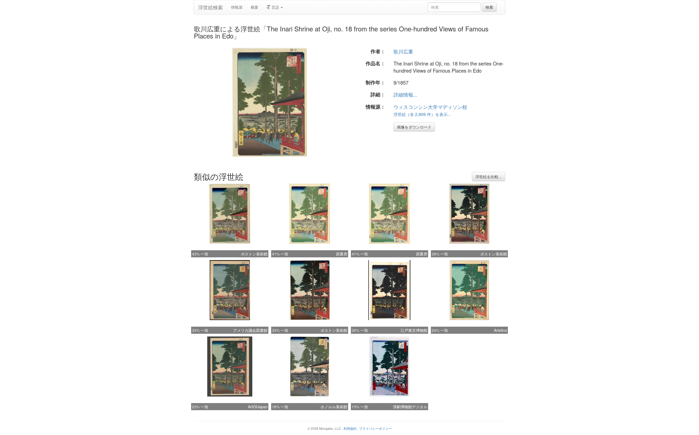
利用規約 (350, 428)
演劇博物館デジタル (410, 406)
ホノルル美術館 (334, 406)
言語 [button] (275, 7)
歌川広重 (403, 51)
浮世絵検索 (210, 7)
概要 (254, 7)
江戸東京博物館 (414, 330)
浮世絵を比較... (488, 176)
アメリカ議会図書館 (250, 330)
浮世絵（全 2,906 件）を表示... (422, 114)
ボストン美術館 (254, 254)
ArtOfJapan (258, 406)
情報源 (236, 7)
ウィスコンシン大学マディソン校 (430, 106)
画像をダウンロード (414, 127)
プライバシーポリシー (375, 428)
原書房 (341, 254)
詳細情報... (405, 94)
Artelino (500, 330)
